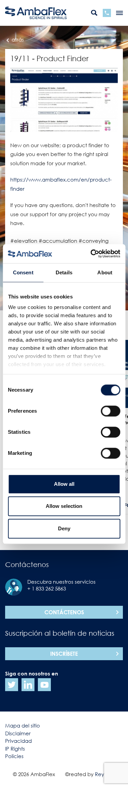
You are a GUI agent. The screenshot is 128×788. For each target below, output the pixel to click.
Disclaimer (18, 733)
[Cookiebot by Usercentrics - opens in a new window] (91, 253)
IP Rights (15, 749)
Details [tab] (64, 272)
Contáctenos (64, 612)
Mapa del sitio (22, 725)
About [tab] (104, 272)
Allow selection (64, 506)
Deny (64, 528)
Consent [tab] (23, 272)
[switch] (110, 411)
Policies (14, 756)
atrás (17, 39)
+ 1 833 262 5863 (46, 588)
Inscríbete (64, 653)
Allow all (64, 484)
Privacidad (18, 741)
